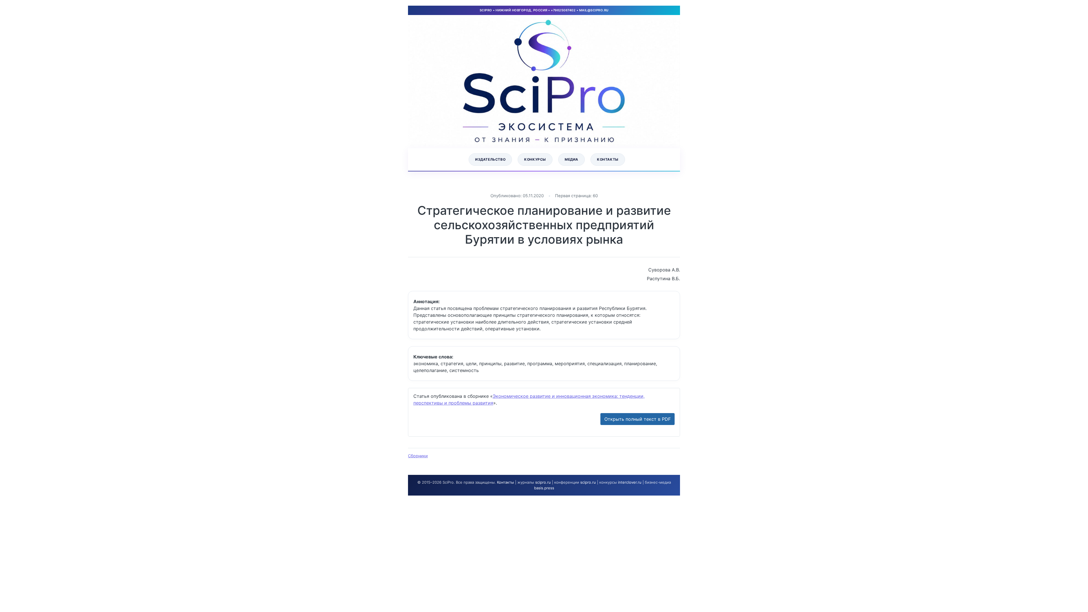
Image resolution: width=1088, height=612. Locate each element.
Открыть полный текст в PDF (637, 419)
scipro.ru (543, 482)
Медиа (571, 159)
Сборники (418, 455)
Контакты (608, 159)
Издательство (490, 159)
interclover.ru (629, 482)
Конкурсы (535, 159)
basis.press (544, 488)
